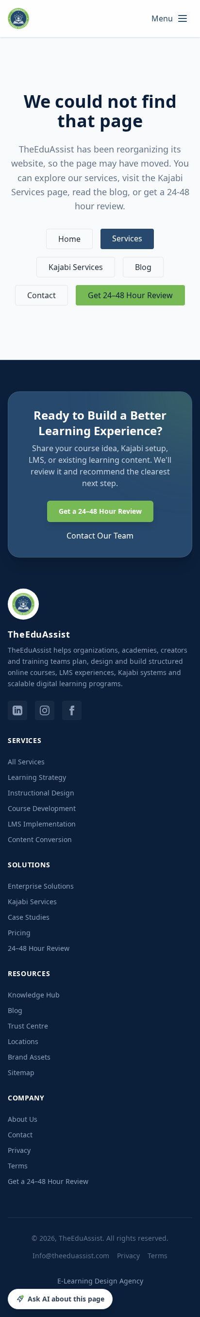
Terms (18, 1165)
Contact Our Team (100, 535)
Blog (143, 267)
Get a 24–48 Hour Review (100, 511)
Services (127, 238)
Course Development (42, 808)
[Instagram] (44, 710)
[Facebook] (72, 710)
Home (69, 239)
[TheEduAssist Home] (21, 18)
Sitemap (21, 1072)
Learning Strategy (37, 777)
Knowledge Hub (34, 994)
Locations (23, 1041)
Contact (41, 295)
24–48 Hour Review (38, 948)
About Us (22, 1119)
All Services (26, 761)
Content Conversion (40, 839)
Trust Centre (28, 1025)
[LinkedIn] (17, 710)
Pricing (19, 932)
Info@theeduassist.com (71, 1255)
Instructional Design (41, 792)
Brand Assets (29, 1057)
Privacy (19, 1150)
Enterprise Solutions (41, 886)
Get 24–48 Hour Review (130, 295)
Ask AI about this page (66, 1298)
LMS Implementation (42, 823)
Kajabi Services (76, 267)
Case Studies (29, 917)
